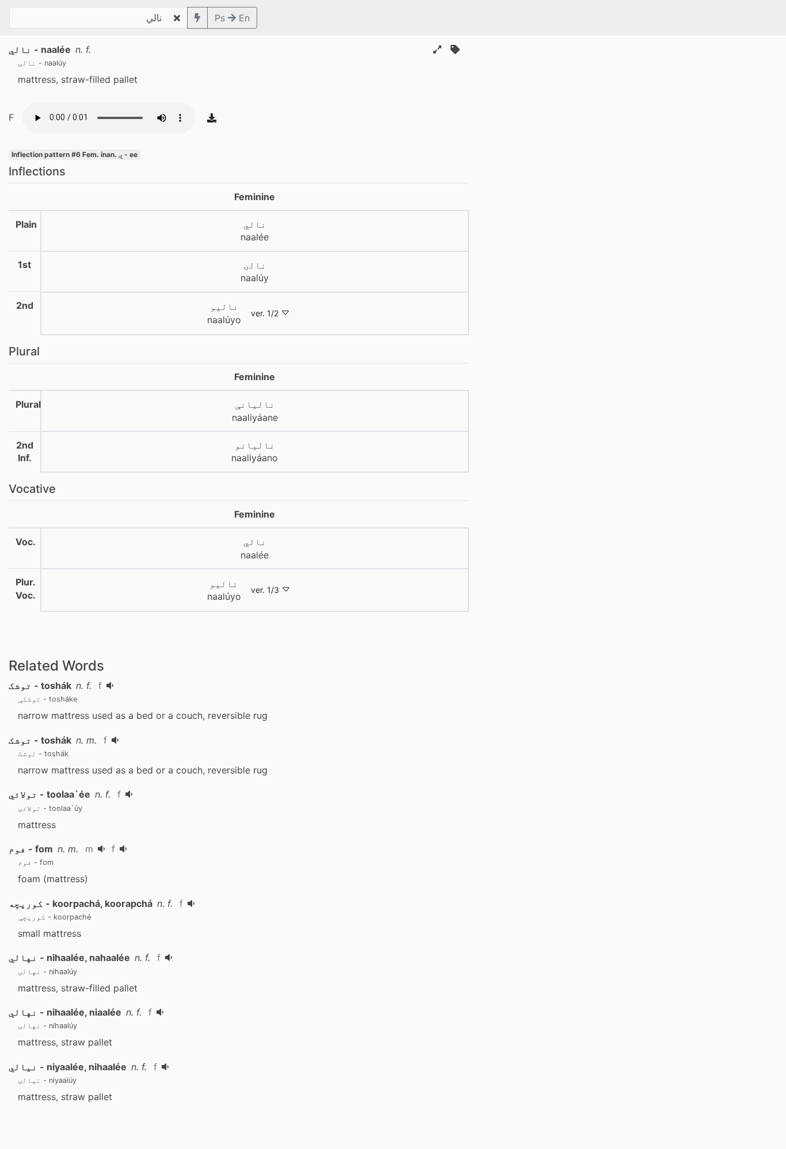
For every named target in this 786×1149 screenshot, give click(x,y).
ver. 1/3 (265, 590)
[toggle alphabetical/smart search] (197, 18)
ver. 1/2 (264, 313)
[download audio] (212, 118)
